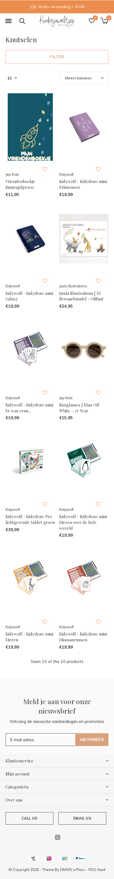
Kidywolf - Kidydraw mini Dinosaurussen (83, 636)
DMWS (66, 869)
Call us (29, 818)
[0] (104, 21)
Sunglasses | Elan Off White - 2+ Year (79, 407)
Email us (82, 818)
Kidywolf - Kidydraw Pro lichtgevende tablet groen (30, 519)
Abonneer (92, 739)
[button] (8, 21)
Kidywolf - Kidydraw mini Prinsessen (83, 184)
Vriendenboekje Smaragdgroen (20, 184)
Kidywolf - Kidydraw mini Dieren (29, 636)
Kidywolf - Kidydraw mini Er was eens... (29, 407)
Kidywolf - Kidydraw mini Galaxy (29, 296)
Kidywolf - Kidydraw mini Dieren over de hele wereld (83, 522)
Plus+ (80, 869)
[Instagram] (57, 837)
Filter (57, 56)
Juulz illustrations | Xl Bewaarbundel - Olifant (81, 296)
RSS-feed (97, 869)
